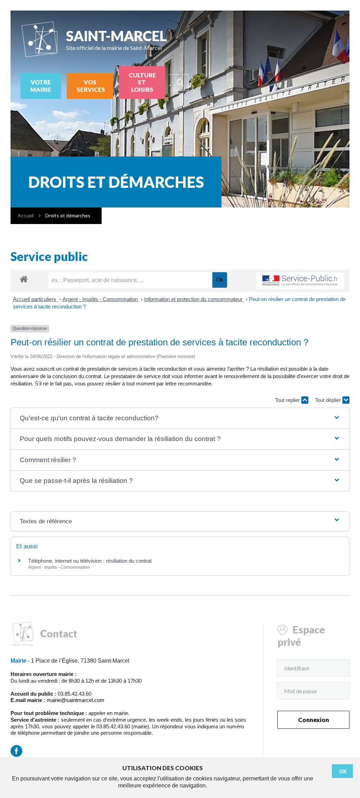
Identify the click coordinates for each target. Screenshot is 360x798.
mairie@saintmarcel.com (75, 700)
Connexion (313, 719)
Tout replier (288, 400)
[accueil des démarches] (24, 278)
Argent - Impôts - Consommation (101, 299)
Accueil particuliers (35, 299)
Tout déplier (328, 400)
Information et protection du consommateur (194, 299)
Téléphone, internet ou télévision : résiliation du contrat (90, 561)
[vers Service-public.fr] (300, 280)
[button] (180, 418)
